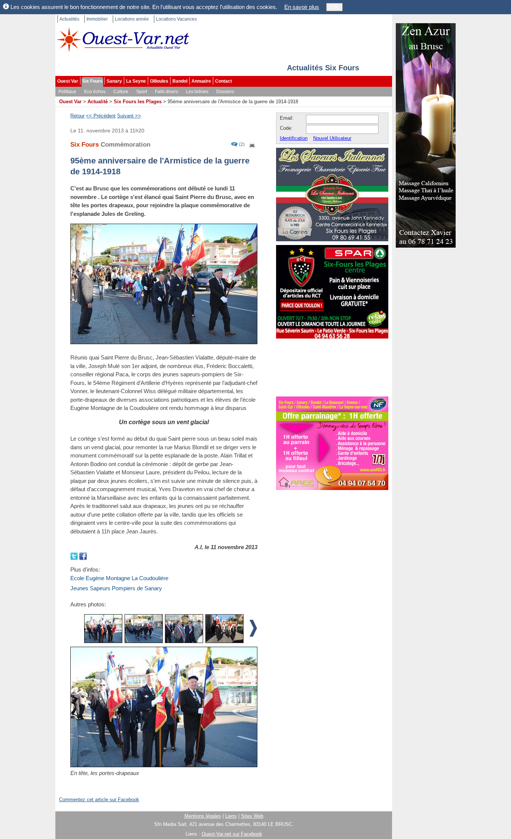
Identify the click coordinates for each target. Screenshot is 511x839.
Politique (67, 91)
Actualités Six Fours (323, 67)
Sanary (114, 81)
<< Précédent (101, 116)
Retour (77, 116)
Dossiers (225, 91)
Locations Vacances (176, 19)
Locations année (132, 19)
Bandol (179, 81)
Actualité (98, 101)
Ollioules (159, 81)
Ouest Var (67, 81)
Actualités (69, 19)
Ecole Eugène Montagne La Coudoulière (119, 578)
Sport (141, 91)
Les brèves (197, 91)
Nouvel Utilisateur (332, 138)
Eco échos (94, 91)
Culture (120, 91)
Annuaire (201, 81)
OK (334, 7)
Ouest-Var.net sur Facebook (232, 834)
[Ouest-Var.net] (122, 39)
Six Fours (92, 81)
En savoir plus (301, 7)
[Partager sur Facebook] (83, 555)
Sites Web (252, 816)
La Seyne (136, 81)
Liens (231, 816)
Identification (293, 138)
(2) (242, 144)
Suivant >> (129, 116)
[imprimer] (252, 144)
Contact (223, 81)
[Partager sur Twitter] (74, 555)
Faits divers (166, 91)
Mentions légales (202, 816)
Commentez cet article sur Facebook (99, 799)
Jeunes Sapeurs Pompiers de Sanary (116, 588)
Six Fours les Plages (138, 101)
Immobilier (97, 19)
